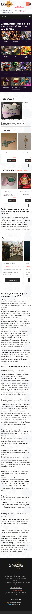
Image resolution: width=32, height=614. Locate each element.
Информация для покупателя (16, 592)
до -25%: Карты (19, 7)
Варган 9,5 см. (9, 152)
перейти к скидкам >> (22, 170)
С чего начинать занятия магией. (16, 577)
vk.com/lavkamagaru (16, 603)
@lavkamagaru (16, 604)
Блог (16, 572)
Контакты (16, 600)
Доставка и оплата (16, 590)
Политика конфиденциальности (16, 594)
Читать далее (12, 280)
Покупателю (16, 588)
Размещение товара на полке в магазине (16, 575)
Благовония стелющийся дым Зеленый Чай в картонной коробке (9, 193)
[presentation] (29, 165)
